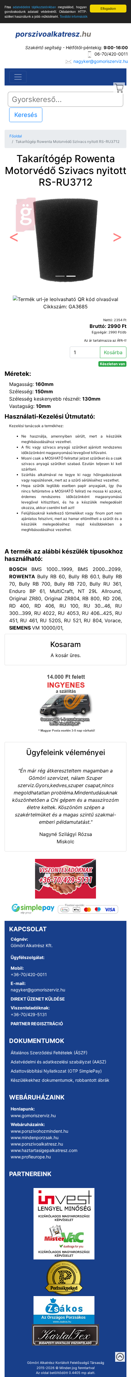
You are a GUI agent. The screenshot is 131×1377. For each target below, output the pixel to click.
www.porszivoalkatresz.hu (37, 1143)
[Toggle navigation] (18, 77)
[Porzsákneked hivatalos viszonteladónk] (64, 1277)
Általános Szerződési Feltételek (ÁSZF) (49, 1052)
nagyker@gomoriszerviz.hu (100, 61)
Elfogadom (108, 8)
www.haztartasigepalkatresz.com (44, 1150)
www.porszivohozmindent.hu (39, 1131)
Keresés (25, 114)
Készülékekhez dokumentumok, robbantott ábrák (60, 1080)
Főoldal (15, 136)
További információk (73, 16)
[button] (14, 239)
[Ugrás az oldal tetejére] (120, 1357)
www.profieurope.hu (31, 1156)
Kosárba (113, 352)
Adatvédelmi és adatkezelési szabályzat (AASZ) (58, 1061)
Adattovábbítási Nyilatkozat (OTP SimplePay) (56, 1071)
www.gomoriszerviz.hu (33, 1115)
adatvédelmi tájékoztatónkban (34, 7)
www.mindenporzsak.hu (34, 1137)
